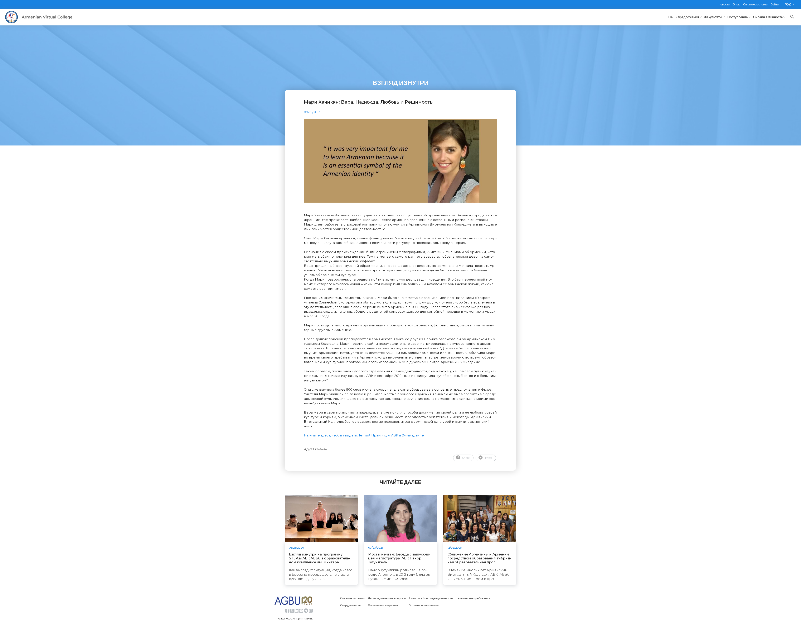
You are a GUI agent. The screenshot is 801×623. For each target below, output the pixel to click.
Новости (724, 4)
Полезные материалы (383, 605)
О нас (736, 4)
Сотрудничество (351, 605)
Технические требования (473, 598)
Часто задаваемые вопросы (387, 598)
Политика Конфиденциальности (431, 598)
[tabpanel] (400, 161)
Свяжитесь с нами (755, 4)
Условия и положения (424, 605)
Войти (775, 4)
